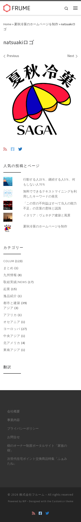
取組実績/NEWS (15, 282)
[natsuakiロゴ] (40, 99)
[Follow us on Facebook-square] (12, 149)
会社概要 (13, 411)
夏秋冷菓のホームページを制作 (36, 24)
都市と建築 (11, 303)
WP (24, 501)
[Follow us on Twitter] (20, 149)
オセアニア (11, 322)
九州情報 (10, 275)
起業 (6, 289)
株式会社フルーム (32, 495)
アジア (8, 308)
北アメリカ (11, 343)
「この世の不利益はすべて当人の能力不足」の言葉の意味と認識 (50, 205)
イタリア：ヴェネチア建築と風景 (46, 215)
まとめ (8, 268)
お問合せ (13, 437)
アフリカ (10, 315)
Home (7, 24)
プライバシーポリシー (23, 428)
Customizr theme (62, 501)
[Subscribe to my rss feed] (5, 149)
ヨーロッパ (11, 329)
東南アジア (11, 350)
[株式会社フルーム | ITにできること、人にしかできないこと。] (16, 7)
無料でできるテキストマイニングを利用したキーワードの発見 (50, 193)
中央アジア (11, 336)
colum (8, 261)
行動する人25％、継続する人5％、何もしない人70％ (49, 181)
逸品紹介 (10, 296)
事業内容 (13, 420)
